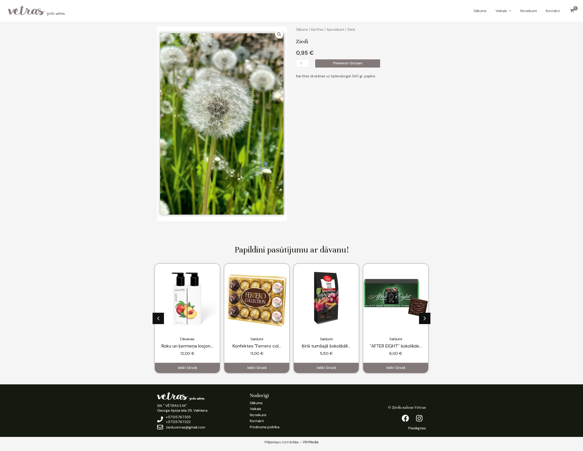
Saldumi (257, 339)
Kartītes (317, 29)
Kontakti (553, 10)
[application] (509, 11)
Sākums (480, 10)
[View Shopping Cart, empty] (572, 11)
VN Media (310, 442)
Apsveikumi (335, 29)
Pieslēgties (417, 428)
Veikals (501, 10)
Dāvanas (187, 339)
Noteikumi (528, 10)
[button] (279, 34)
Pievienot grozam (347, 63)
